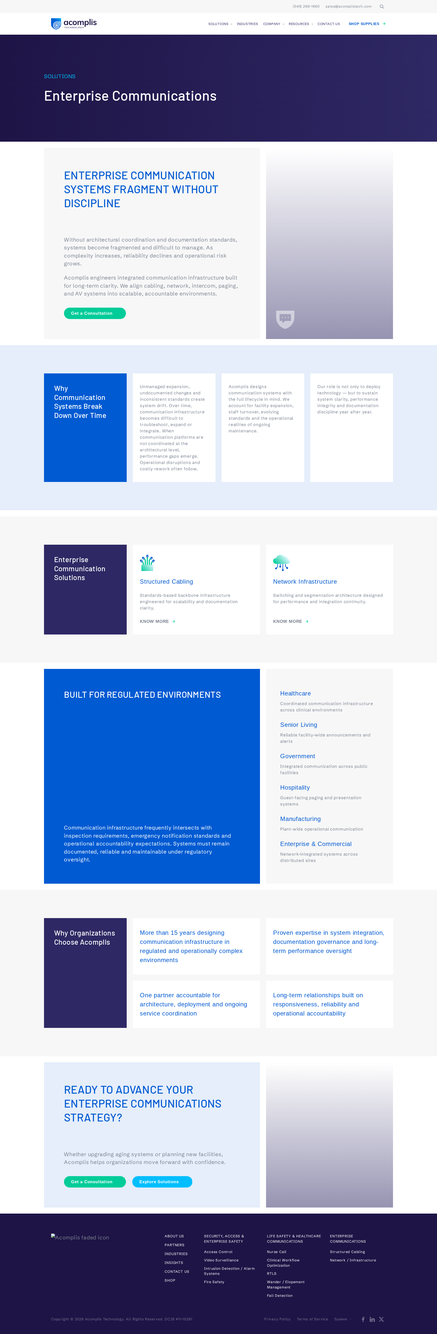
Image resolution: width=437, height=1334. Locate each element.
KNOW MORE (154, 621)
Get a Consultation (91, 313)
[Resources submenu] (312, 24)
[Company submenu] (283, 24)
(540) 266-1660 (306, 6)
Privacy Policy (277, 1319)
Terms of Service (312, 1319)
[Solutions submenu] (231, 24)
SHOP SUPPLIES (364, 24)
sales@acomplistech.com (348, 6)
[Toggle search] (382, 7)
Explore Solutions (159, 1181)
